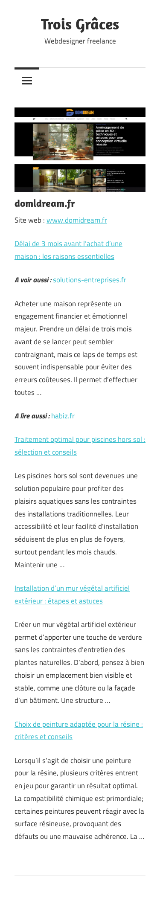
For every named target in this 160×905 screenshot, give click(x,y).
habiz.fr (63, 415)
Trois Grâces (80, 23)
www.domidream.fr (77, 220)
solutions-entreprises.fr (89, 279)
